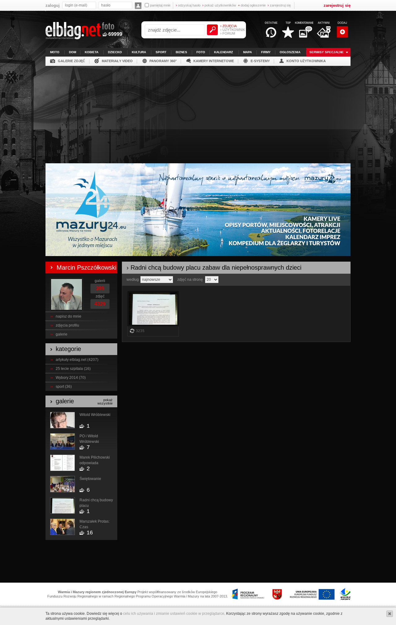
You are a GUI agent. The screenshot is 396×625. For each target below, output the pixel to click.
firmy (266, 52)
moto (54, 52)
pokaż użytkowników (219, 5)
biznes (181, 52)
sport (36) (64, 386)
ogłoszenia (290, 52)
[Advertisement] (198, 112)
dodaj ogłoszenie (252, 5)
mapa (247, 52)
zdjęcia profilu (67, 325)
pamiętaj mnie (160, 5)
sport (161, 52)
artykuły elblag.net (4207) (77, 359)
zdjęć (100, 296)
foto (200, 52)
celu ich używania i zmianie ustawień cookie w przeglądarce (173, 613)
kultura (139, 52)
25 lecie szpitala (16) (73, 368)
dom (72, 52)
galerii (100, 281)
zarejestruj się (279, 5)
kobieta (91, 52)
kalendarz (223, 52)
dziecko (115, 52)
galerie (61, 334)
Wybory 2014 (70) (71, 377)
